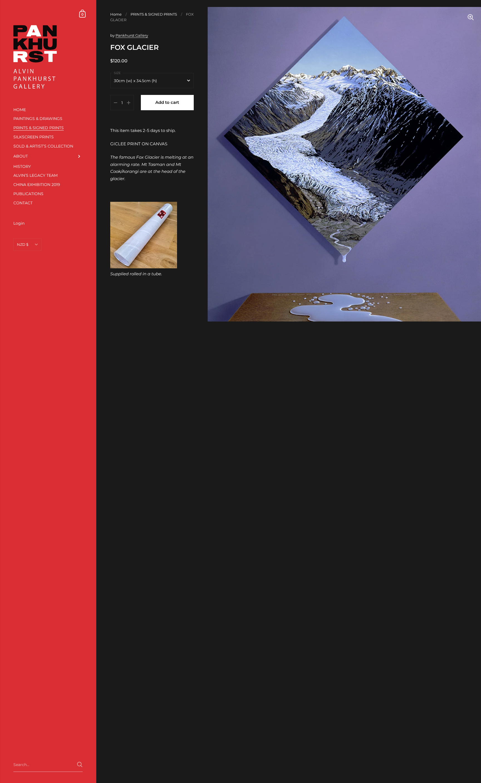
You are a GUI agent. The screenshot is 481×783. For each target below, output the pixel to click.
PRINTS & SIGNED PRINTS (154, 14)
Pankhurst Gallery (132, 35)
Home (116, 14)
